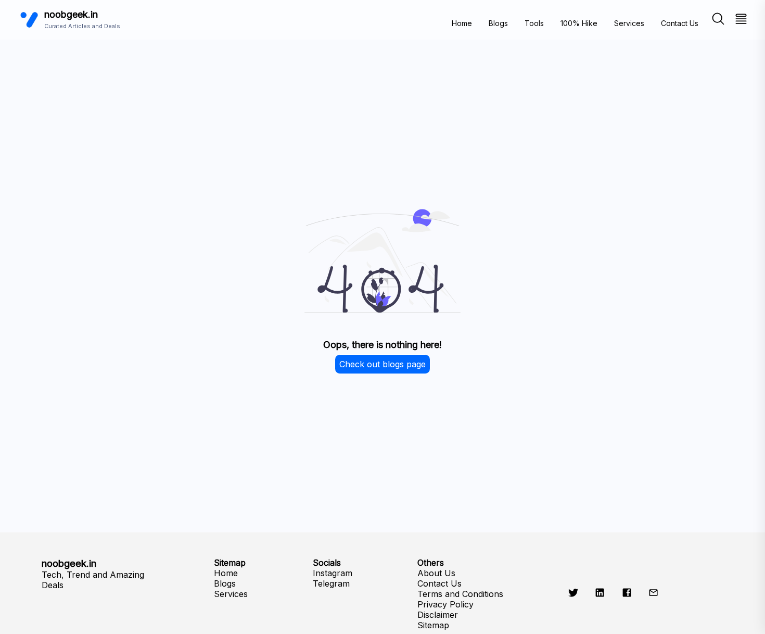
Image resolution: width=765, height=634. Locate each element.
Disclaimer (437, 615)
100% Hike (578, 23)
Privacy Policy (445, 604)
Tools (534, 23)
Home (462, 23)
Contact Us (679, 23)
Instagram (332, 573)
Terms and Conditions (460, 594)
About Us (436, 573)
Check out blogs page (382, 364)
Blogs (498, 23)
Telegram (331, 583)
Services (629, 23)
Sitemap (433, 625)
